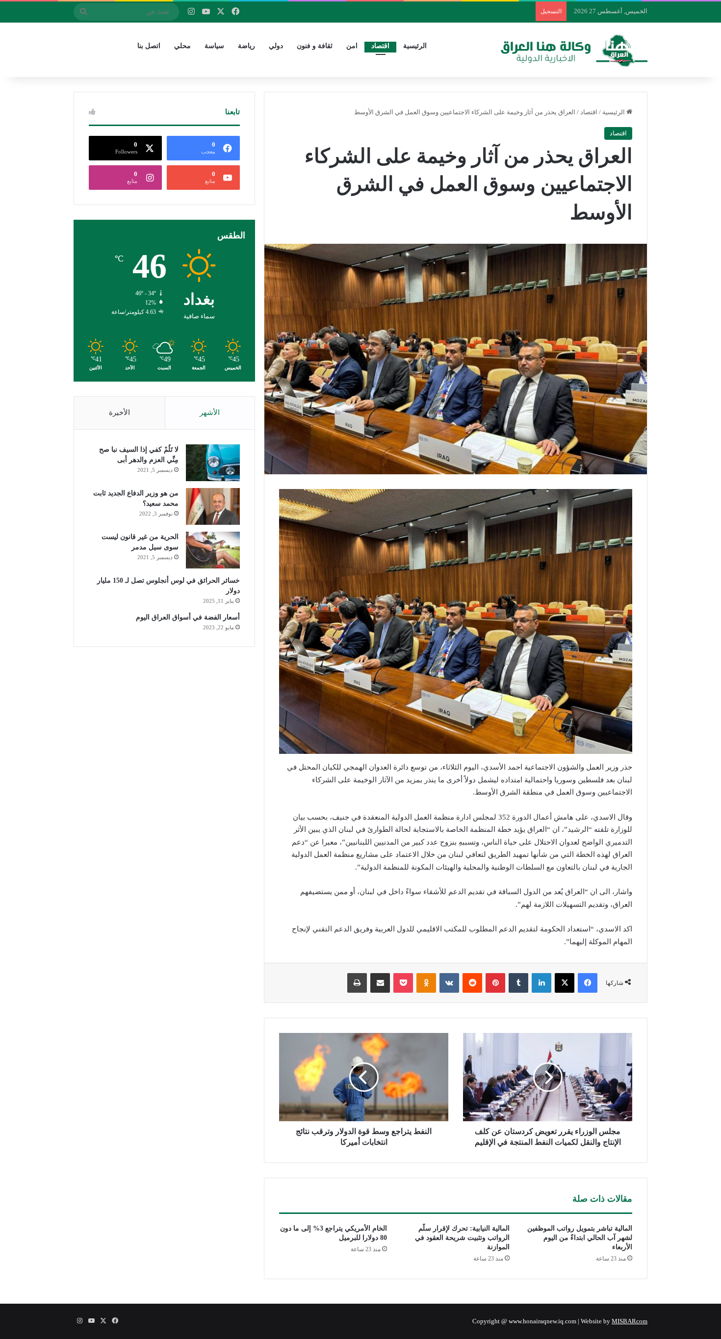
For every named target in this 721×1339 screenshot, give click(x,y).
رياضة (246, 46)
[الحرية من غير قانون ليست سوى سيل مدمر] (213, 550)
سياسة (214, 46)
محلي (182, 46)
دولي (276, 46)
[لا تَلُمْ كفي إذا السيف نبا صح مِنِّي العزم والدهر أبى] (213, 462)
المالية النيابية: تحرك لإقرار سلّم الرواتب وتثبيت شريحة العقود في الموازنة (462, 1238)
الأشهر (210, 412)
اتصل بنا (148, 46)
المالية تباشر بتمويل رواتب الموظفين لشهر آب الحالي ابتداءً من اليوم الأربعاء (579, 1238)
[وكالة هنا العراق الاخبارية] (574, 49)
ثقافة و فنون (315, 46)
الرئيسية (415, 46)
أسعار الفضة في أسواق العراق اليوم (188, 617)
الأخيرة (119, 412)
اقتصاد (380, 46)
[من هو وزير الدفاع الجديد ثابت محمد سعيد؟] (213, 506)
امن (352, 46)
